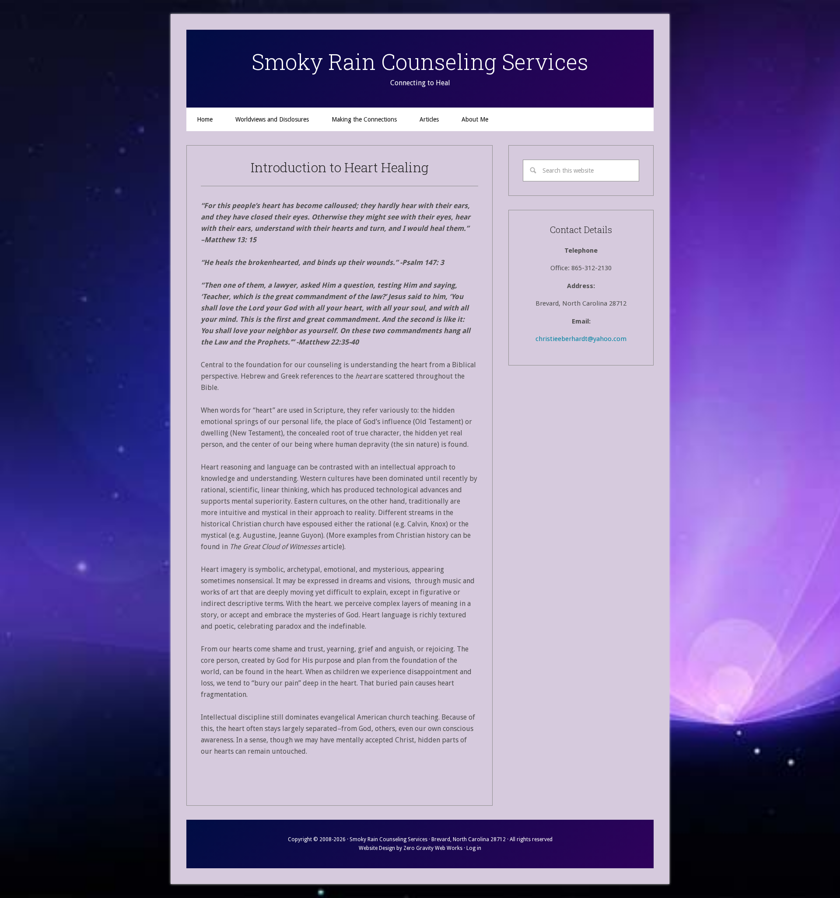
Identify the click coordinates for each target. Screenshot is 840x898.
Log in (473, 848)
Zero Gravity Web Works (432, 848)
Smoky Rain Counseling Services (420, 61)
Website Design (377, 848)
